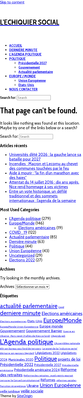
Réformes (48, 380)
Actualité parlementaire (35, 72)
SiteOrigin (25, 396)
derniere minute (20, 312)
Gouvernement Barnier (44, 331)
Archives (7, 286)
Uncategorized (22, 255)
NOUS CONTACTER (23, 89)
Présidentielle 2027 (32, 63)
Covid (61, 307)
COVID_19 (18, 232)
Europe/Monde (22, 223)
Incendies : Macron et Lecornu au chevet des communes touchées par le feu (43, 166)
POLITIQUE (17, 58)
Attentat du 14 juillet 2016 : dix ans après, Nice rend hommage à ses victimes (44, 184)
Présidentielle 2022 (16, 364)
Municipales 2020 (20, 359)
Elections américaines (37, 227)
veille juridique (10, 391)
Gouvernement (29, 67)
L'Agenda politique (25, 218)
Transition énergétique (13, 386)
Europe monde (51, 326)
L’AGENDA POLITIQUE (25, 54)
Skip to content (12, 2)
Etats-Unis (26, 85)
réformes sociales (66, 380)
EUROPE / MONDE (22, 76)
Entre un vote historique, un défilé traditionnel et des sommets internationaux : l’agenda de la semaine (42, 196)
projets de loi (69, 359)
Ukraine (33, 385)
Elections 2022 (22, 260)
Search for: (8, 97)
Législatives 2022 (47, 353)
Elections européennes (13, 321)
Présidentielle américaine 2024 (37, 370)
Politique (16, 246)
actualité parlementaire (28, 305)
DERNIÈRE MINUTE (23, 50)
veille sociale (32, 391)
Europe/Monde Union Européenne (19, 326)
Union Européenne (32, 80)
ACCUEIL (15, 45)
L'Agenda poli (58, 335)
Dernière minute (23, 241)
